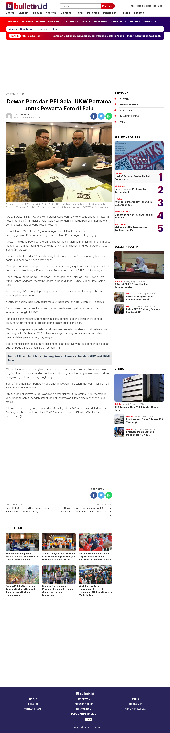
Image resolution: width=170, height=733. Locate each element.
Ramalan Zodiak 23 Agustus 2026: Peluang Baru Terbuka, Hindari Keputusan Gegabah (86, 35)
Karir (135, 699)
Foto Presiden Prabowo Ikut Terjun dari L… (131, 191)
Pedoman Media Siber (84, 713)
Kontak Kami (84, 709)
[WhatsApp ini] (108, 116)
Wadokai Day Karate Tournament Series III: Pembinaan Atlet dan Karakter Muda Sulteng (95, 590)
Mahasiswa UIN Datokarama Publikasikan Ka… (131, 229)
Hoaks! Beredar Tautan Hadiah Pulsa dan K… (132, 178)
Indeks (33, 699)
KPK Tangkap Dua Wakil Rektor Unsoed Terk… (137, 409)
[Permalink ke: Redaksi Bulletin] (9, 115)
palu (122, 121)
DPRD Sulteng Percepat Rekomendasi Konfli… (140, 298)
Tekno (118, 173)
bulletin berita (129, 116)
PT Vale (124, 98)
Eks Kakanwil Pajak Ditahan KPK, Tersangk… (145, 421)
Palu (117, 212)
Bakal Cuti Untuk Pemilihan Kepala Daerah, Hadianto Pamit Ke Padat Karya (29, 508)
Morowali (125, 110)
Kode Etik (84, 699)
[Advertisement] (85, 66)
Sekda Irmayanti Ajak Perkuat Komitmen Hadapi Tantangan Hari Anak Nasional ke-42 (58, 556)
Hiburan (119, 199)
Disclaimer (135, 704)
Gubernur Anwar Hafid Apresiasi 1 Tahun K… (135, 216)
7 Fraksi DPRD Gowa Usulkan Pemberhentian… (131, 286)
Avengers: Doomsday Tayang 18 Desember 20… (133, 203)
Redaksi (33, 704)
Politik (118, 281)
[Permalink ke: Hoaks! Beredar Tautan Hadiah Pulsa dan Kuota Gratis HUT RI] (139, 155)
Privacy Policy (84, 704)
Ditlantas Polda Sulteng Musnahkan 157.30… (140, 433)
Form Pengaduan (135, 709)
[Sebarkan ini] (93, 116)
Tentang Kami (33, 709)
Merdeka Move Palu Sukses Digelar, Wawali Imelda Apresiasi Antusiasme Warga (95, 556)
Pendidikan (120, 224)
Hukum (118, 404)
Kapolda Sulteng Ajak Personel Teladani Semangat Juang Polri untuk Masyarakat (58, 590)
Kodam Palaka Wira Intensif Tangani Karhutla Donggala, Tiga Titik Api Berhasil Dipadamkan (21, 590)
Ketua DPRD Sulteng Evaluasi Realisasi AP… (143, 311)
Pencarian (107, 6)
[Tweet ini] (101, 116)
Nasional (120, 186)
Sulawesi (125, 212)
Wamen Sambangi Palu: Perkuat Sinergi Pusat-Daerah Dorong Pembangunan (22, 556)
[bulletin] (26, 5)
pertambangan (128, 104)
